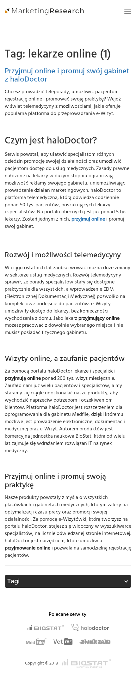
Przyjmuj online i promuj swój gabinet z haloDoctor (67, 75)
